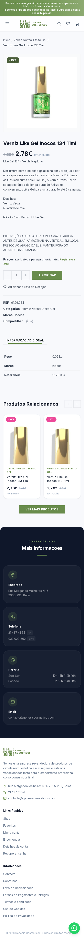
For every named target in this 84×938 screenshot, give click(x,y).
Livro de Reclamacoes (18, 888)
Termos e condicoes (17, 902)
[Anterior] (68, 404)
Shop (6, 818)
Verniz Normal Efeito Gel (30, 40)
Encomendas (12, 839)
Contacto (9, 874)
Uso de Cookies (14, 909)
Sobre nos (10, 881)
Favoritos (9, 825)
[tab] (25, 340)
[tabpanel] (42, 366)
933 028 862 (21, 638)
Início (6, 40)
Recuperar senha (15, 853)
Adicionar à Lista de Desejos (27, 287)
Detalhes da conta (15, 846)
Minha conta (11, 832)
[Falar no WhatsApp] (74, 928)
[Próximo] (77, 404)
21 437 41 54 (19, 632)
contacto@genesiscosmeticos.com (31, 798)
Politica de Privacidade (18, 915)
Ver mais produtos (42, 509)
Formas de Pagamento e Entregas (26, 895)
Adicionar (47, 275)
